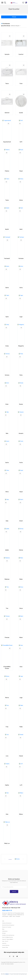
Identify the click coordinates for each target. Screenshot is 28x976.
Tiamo (7, 200)
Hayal (21, 491)
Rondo (21, 404)
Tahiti (7, 316)
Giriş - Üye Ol (5, 941)
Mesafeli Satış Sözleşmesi (8, 925)
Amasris (21, 433)
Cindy (7, 346)
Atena (21, 200)
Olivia (7, 491)
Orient (21, 521)
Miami (21, 637)
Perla (21, 375)
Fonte (21, 462)
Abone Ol (14, 891)
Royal (21, 171)
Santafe (7, 54)
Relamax (7, 579)
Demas (21, 550)
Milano (21, 814)
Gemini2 (7, 112)
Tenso (7, 83)
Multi (21, 229)
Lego (21, 697)
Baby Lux (7, 843)
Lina (7, 756)
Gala (7, 521)
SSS (3, 921)
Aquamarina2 (7, 142)
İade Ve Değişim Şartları (7, 937)
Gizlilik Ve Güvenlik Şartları (8, 935)
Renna (7, 697)
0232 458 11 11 (7, 910)
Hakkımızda (4, 931)
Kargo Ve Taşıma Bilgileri (7, 939)
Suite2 (21, 112)
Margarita (21, 346)
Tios (7, 608)
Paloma (7, 171)
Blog (3, 929)
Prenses (7, 637)
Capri (21, 316)
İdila (7, 433)
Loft (21, 785)
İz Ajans (7, 974)
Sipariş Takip (5, 947)
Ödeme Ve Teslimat (6, 927)
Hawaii (21, 756)
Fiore (21, 83)
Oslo (7, 814)
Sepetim (4, 943)
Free (7, 726)
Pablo (21, 726)
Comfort (21, 54)
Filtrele (14, 17)
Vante (7, 287)
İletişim (4, 933)
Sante (7, 462)
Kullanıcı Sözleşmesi (6, 923)
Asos (21, 666)
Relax (21, 579)
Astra (21, 287)
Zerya (21, 608)
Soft (21, 142)
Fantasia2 (7, 258)
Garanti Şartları (5, 945)
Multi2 (7, 229)
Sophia (7, 785)
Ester (7, 404)
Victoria (7, 375)
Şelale (7, 550)
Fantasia (21, 258)
